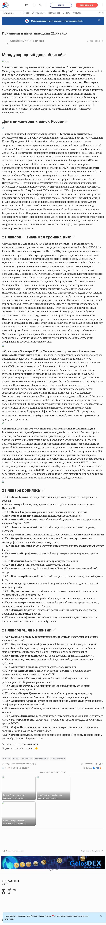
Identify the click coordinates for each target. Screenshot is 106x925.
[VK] (97, 768)
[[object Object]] (96, 764)
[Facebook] (94, 768)
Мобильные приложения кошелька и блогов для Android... (57, 21)
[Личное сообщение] (31, 41)
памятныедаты (41, 758)
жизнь (15, 758)
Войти (61, 5)
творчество (26, 758)
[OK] (100, 768)
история (39, 41)
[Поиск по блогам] (40, 5)
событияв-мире (58, 758)
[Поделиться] (82, 764)
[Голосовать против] (9, 768)
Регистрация (86, 5)
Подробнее (53, 870)
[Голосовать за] (3, 768)
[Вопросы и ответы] (34, 5)
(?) (102, 13)
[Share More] (103, 768)
